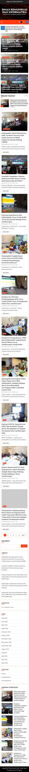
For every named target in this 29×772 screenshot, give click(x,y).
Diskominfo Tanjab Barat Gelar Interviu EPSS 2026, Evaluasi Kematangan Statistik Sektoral (12, 259)
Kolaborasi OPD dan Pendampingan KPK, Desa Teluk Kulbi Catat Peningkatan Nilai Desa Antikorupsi (14, 300)
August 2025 (5, 649)
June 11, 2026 (15, 478)
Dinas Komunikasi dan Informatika (14, 11)
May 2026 (4, 625)
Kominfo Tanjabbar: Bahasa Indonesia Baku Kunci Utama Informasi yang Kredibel (14, 87)
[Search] (24, 22)
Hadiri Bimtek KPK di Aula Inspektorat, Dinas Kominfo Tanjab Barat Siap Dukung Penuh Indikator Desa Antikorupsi (13, 471)
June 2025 (5, 656)
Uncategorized (5, 37)
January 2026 (6, 635)
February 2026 (6, 632)
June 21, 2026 (15, 435)
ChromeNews (10, 770)
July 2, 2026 (15, 346)
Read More (6, 152)
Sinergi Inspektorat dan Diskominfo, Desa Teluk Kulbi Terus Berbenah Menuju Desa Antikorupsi (14, 218)
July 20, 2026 (15, 91)
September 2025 (7, 646)
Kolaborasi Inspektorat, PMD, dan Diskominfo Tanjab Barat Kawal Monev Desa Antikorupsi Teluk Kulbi (14, 341)
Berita (3, 82)
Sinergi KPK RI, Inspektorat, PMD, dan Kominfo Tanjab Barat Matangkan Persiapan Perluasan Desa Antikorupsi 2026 (14, 428)
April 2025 (5, 663)
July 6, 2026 (15, 305)
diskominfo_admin (7, 50)
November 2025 (6, 642)
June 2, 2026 (15, 521)
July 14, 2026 (15, 264)
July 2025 (4, 653)
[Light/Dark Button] (20, 22)
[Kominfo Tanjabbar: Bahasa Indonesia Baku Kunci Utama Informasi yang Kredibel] (14, 164)
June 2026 (5, 621)
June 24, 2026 (15, 392)
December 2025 (6, 639)
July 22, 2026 (15, 50)
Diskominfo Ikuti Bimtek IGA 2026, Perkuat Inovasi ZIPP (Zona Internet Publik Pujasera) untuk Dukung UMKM (14, 43)
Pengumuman (6, 677)
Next (23, 535)
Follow (27, 22)
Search (6, 541)
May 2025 (4, 659)
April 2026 (5, 628)
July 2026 (4, 618)
